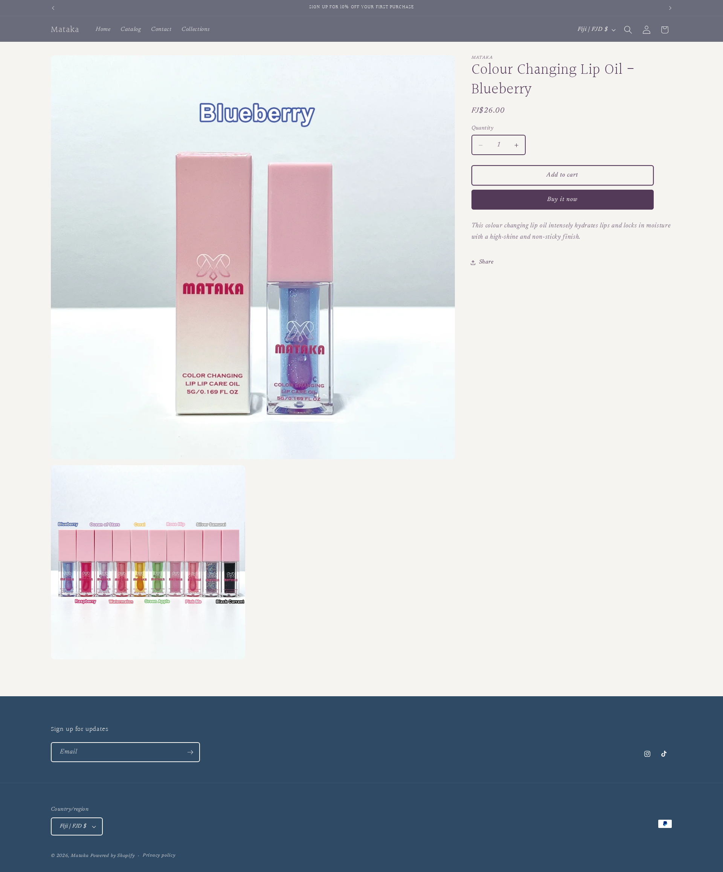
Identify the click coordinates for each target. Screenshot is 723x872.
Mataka (80, 856)
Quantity (482, 128)
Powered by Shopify (112, 856)
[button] (628, 30)
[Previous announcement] (53, 8)
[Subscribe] (190, 752)
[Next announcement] (670, 8)
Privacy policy (159, 855)
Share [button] (486, 262)
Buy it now (562, 199)
